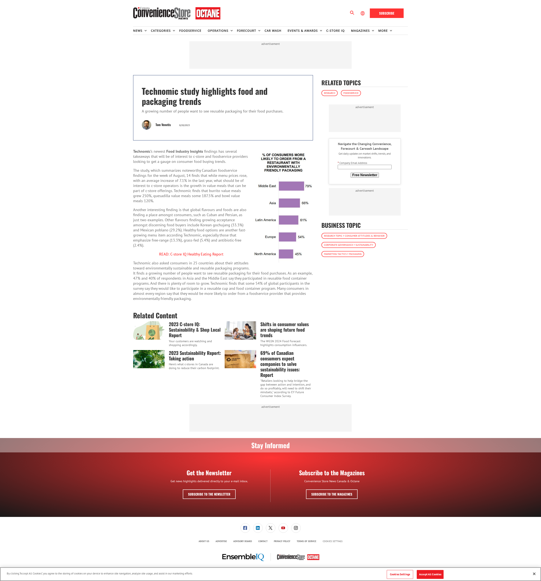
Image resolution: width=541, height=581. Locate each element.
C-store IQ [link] (335, 31)
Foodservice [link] (190, 31)
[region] (270, 574)
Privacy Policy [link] (282, 541)
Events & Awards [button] (303, 31)
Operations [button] (218, 31)
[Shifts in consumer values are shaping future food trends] (240, 330)
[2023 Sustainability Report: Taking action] (149, 359)
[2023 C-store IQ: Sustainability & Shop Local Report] (149, 330)
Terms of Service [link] (306, 541)
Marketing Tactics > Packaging (343, 253)
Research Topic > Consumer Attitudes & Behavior (354, 235)
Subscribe (386, 13)
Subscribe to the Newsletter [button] (209, 494)
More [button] (383, 31)
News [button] (137, 31)
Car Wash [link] (273, 31)
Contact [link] (263, 541)
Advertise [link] (221, 541)
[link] (245, 528)
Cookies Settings (333, 541)
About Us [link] (204, 541)
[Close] (534, 573)
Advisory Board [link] (242, 541)
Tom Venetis (163, 124)
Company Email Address (352, 163)
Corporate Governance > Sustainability (348, 244)
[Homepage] (176, 13)
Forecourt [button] (246, 31)
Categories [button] (161, 31)
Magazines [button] (360, 31)
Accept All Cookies (430, 574)
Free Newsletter (364, 175)
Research (329, 93)
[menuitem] (142, 31)
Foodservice (350, 93)
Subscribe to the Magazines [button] (331, 494)
